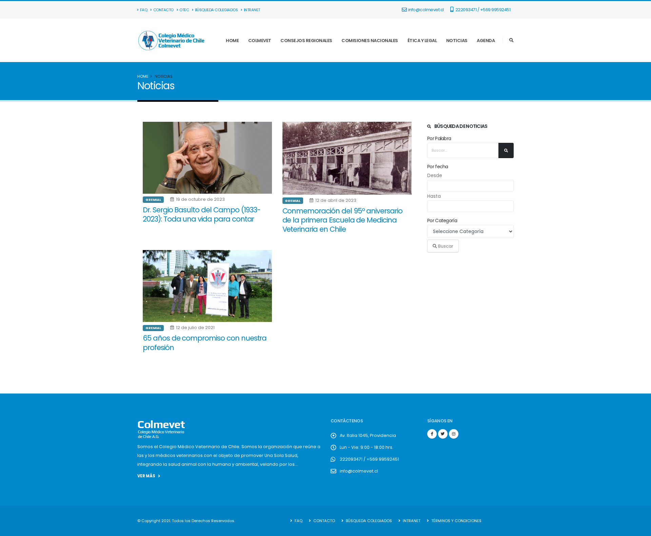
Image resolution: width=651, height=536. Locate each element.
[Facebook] (432, 434)
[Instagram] (453, 434)
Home (143, 76)
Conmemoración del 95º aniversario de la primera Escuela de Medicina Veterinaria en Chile (342, 220)
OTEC (184, 10)
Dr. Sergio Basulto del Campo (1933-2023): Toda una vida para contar (201, 214)
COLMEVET (259, 40)
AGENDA (486, 40)
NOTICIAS (457, 40)
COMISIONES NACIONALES (369, 40)
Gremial (153, 199)
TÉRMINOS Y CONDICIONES (455, 520)
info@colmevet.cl (426, 10)
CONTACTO (163, 10)
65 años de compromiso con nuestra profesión (205, 342)
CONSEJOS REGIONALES (306, 40)
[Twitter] (443, 434)
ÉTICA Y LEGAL (422, 40)
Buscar (445, 246)
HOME (232, 40)
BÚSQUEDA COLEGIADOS (216, 10)
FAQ (143, 10)
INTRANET (252, 10)
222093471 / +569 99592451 (482, 10)
